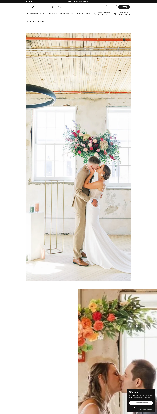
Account (112, 7)
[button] (101, 13)
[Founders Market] (33, 7)
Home (27, 21)
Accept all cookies (141, 403)
